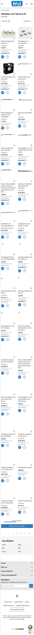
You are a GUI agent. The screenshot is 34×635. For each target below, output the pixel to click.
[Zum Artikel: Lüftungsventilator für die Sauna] (8, 69)
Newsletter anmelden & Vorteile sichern (14, 582)
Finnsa (4, 552)
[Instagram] (17, 596)
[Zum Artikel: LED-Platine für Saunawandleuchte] (8, 215)
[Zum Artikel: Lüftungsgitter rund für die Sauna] (8, 318)
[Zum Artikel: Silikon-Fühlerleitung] (25, 493)
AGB (27, 602)
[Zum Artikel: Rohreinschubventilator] (25, 104)
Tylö (19, 552)
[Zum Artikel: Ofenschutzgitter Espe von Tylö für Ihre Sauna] (8, 389)
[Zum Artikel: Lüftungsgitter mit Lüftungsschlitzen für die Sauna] (25, 140)
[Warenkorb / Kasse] (32, 4)
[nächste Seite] (25, 533)
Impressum (8, 602)
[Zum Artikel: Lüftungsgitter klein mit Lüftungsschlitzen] (8, 249)
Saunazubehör (6, 10)
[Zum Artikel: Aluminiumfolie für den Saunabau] (8, 140)
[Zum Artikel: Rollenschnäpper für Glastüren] (8, 33)
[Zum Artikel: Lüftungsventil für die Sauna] (25, 283)
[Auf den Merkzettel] (7, 56)
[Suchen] (27, 4)
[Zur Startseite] (17, 4)
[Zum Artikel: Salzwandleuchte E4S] (25, 459)
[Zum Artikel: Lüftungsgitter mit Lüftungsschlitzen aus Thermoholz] (25, 389)
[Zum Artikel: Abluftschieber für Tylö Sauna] (8, 283)
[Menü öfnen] (2, 4)
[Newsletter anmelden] (31, 586)
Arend (4, 545)
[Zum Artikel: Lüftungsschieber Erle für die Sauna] (25, 249)
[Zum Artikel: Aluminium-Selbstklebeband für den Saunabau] (25, 176)
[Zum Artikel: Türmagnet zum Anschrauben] (25, 33)
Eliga (19, 545)
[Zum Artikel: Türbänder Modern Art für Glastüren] (8, 459)
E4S (19, 548)
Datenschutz (18, 602)
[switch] (30, 632)
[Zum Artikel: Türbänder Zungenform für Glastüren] (8, 351)
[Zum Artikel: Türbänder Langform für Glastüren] (25, 426)
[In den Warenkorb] (2, 56)
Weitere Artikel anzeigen (17, 526)
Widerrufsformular (22, 606)
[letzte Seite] (29, 533)
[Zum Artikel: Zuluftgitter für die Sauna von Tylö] (25, 215)
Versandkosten (5, 51)
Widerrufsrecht (9, 606)
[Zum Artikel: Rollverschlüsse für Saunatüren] (25, 69)
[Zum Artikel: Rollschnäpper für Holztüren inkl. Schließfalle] (8, 104)
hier (23, 619)
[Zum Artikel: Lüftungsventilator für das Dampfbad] (8, 426)
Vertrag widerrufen (17, 609)
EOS (3, 548)
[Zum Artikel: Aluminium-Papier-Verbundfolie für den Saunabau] (25, 318)
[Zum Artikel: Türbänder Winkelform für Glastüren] (8, 493)
